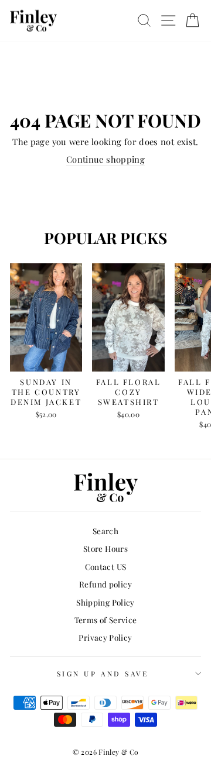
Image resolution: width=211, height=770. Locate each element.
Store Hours (105, 548)
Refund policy (105, 584)
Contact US (106, 566)
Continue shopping (105, 159)
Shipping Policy (105, 602)
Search (105, 530)
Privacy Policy (105, 637)
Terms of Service (105, 619)
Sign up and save (103, 673)
